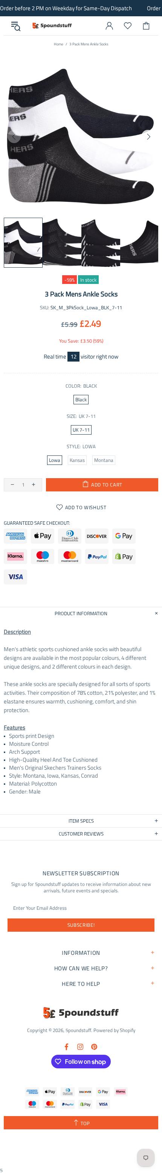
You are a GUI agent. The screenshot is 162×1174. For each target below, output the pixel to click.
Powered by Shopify (114, 1030)
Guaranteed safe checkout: (37, 523)
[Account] (109, 26)
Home (58, 44)
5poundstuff (51, 25)
